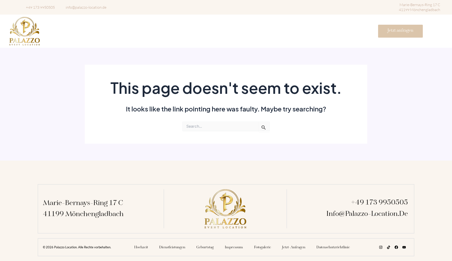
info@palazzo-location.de (367, 214)
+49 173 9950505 (379, 202)
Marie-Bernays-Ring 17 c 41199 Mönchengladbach (419, 7)
